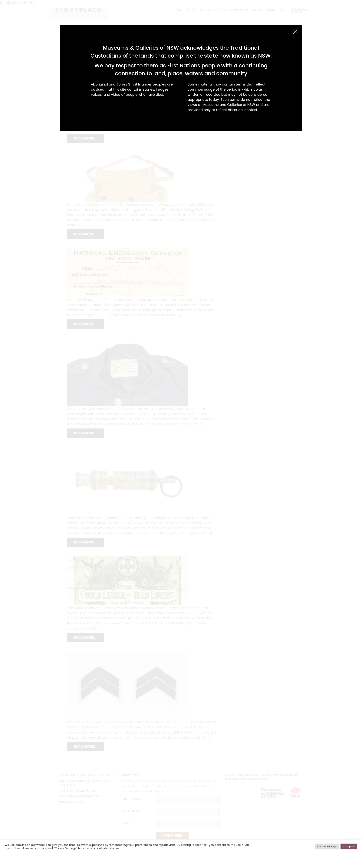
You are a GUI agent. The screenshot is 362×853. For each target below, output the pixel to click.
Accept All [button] (349, 846)
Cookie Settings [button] (326, 846)
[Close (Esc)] (295, 31)
